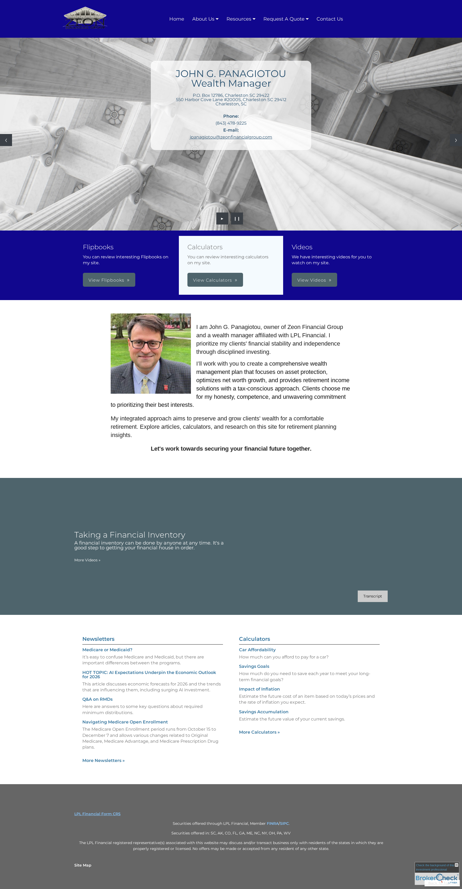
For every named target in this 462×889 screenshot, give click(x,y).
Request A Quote (284, 19)
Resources (238, 19)
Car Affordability (257, 649)
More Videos (87, 560)
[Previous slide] (6, 140)
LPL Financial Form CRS (97, 813)
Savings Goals (254, 666)
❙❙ (237, 218)
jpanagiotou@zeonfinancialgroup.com (231, 137)
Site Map (82, 865)
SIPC (284, 823)
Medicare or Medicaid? (107, 649)
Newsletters (98, 639)
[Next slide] (456, 140)
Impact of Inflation (259, 689)
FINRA (273, 823)
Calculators (254, 639)
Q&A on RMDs (97, 699)
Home (176, 19)
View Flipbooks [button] (106, 280)
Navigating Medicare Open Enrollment (125, 722)
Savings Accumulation (263, 711)
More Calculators (259, 732)
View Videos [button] (311, 280)
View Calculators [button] (212, 280)
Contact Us (330, 19)
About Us (203, 19)
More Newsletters (103, 760)
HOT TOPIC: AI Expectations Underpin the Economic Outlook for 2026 (149, 674)
